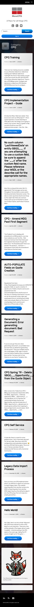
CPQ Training (12, 57)
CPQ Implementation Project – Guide (16, 102)
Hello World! (11, 510)
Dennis (19, 61)
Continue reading (14, 89)
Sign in (17, 36)
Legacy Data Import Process (15, 468)
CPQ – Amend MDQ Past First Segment (15, 220)
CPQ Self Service (14, 425)
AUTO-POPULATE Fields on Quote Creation (14, 267)
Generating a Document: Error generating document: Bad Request (14, 325)
